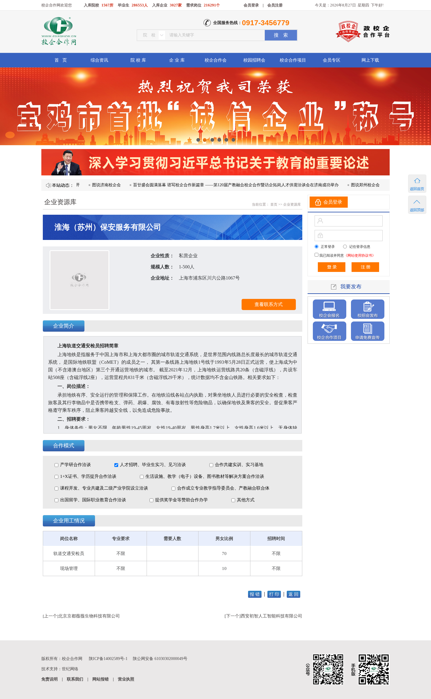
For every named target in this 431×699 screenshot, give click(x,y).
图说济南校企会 (85, 185)
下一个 (232, 616)
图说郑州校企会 (344, 185)
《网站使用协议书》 (360, 255)
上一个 (50, 616)
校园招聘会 (254, 60)
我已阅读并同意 (347, 255)
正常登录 (328, 247)
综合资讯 (99, 60)
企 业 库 (177, 60)
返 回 (293, 594)
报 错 (255, 594)
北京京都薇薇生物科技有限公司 (89, 616)
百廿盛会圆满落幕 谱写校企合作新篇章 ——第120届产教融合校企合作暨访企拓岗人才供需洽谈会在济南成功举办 (215, 185)
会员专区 (331, 60)
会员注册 (275, 5)
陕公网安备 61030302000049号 (160, 658)
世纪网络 (70, 669)
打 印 (274, 594)
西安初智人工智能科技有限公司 (271, 616)
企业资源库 (292, 204)
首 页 (61, 60)
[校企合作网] (58, 32)
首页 (273, 204)
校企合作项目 (293, 60)
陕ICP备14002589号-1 (108, 658)
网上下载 (370, 60)
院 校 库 (138, 60)
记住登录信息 (359, 247)
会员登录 (251, 5)
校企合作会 (216, 60)
